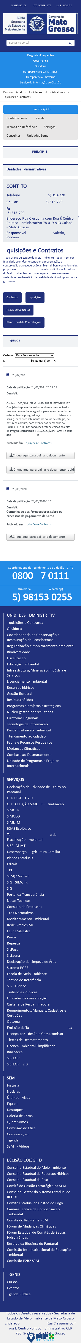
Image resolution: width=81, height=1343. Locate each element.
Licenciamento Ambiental (27, 682)
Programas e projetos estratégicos (34, 706)
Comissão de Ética (21, 1128)
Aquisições (35, 297)
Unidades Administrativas (47, 92)
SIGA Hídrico (16, 986)
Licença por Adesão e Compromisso (35, 1034)
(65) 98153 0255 (40, 597)
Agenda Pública (19, 1294)
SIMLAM (13, 823)
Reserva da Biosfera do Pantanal (32, 1244)
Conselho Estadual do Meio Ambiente (36, 1168)
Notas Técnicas (18, 901)
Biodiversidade (18, 652)
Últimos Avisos (18, 1098)
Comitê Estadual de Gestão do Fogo (35, 1203)
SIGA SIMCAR (17, 882)
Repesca (13, 943)
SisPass (12, 950)
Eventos (13, 1288)
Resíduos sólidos (20, 700)
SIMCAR (13, 810)
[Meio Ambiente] (40, 23)
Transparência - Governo (40, 77)
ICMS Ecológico (19, 829)
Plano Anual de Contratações (23, 322)
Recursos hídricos (20, 688)
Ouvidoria (40, 66)
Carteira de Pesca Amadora (28, 1004)
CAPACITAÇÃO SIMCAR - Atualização (35, 804)
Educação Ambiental (23, 664)
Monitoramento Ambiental (28, 919)
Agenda (39, 118)
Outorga (13, 1022)
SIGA (10, 889)
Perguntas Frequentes (40, 55)
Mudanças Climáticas (23, 749)
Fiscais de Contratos (18, 310)
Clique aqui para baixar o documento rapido (44, 469)
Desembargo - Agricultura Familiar (33, 852)
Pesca (11, 937)
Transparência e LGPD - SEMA (41, 71)
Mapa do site (64, 5)
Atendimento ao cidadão (26, 736)
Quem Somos (17, 1122)
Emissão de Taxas (39, 1028)
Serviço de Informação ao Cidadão (40, 82)
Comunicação (18, 1134)
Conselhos (13, 135)
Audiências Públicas (22, 992)
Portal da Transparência (25, 895)
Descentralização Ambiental (29, 730)
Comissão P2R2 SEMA (24, 1261)
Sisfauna (13, 956)
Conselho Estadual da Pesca (29, 1180)
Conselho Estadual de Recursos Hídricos (38, 1174)
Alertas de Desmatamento (27, 1040)
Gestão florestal (19, 694)
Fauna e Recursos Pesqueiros (29, 743)
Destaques (15, 1110)
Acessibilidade (18, 5)
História (13, 1086)
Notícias (13, 1092)
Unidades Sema (38, 135)
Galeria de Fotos (20, 1116)
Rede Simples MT (20, 925)
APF (10, 870)
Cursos (12, 1282)
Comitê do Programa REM (27, 1220)
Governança (40, 61)
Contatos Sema (16, 118)
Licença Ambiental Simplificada (31, 1046)
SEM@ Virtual (18, 876)
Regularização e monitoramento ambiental (40, 646)
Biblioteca (15, 1052)
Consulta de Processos (24, 907)
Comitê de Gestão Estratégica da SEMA (37, 1186)
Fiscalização (16, 658)
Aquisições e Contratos (25, 623)
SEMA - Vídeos (18, 1147)
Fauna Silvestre (18, 931)
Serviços (49, 127)
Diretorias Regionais (22, 718)
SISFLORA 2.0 (17, 1064)
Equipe (12, 1104)
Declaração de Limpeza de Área (31, 962)
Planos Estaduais (20, 858)
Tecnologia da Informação (27, 724)
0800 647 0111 (40, 576)
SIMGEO (13, 816)
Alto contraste (41, 5)
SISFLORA (14, 1058)
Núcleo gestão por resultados (30, 712)
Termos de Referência (21, 127)
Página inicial (12, 92)
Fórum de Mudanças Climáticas (31, 1226)
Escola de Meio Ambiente (27, 974)
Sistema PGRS (17, 968)
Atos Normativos (20, 913)
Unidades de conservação (27, 998)
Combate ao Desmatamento (29, 755)
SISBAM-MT (16, 846)
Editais (12, 864)
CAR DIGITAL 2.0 (20, 798)
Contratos (12, 297)
